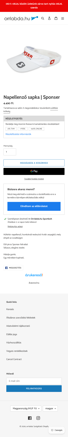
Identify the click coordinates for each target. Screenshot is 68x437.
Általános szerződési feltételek (20, 318)
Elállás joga (11, 334)
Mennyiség (7, 146)
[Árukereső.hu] (34, 276)
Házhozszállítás (13, 343)
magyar (49, 408)
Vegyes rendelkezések (17, 351)
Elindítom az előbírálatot (34, 206)
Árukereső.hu (34, 283)
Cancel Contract (14, 359)
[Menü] (62, 18)
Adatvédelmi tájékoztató (18, 326)
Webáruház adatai (15, 226)
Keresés (10, 309)
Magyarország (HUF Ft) (25, 408)
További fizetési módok (34, 179)
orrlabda (29, 426)
